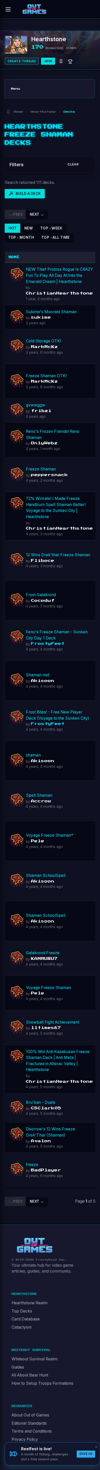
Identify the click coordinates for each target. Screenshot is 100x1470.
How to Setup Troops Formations (42, 1383)
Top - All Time (55, 237)
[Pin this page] (8, 111)
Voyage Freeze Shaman (48, 987)
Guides (18, 1367)
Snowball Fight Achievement (52, 1022)
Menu (15, 89)
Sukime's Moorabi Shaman (51, 311)
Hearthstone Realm (29, 1302)
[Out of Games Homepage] (35, 1245)
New (28, 228)
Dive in (85, 1454)
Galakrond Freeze (42, 952)
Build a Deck (28, 194)
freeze (32, 1164)
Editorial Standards (29, 1423)
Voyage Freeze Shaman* (49, 835)
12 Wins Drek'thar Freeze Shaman (58, 554)
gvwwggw (35, 405)
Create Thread (21, 61)
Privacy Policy (25, 1439)
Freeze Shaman (41, 469)
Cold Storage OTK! (43, 341)
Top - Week (51, 228)
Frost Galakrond (41, 594)
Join (48, 61)
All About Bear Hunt (30, 1375)
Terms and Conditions (32, 1431)
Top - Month (21, 237)
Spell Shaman (39, 795)
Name (14, 257)
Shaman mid (37, 675)
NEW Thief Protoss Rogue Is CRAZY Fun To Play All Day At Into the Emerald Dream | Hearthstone (59, 275)
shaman (33, 755)
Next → (37, 214)
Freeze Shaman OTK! (46, 375)
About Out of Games (30, 1415)
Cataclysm (22, 1327)
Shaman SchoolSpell (45, 875)
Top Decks (22, 1311)
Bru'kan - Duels (40, 1102)
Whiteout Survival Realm (34, 1359)
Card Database (26, 1319)
